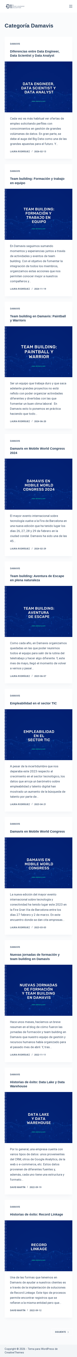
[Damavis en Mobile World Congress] (38, 862)
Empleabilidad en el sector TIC (33, 703)
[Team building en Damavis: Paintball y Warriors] (38, 351)
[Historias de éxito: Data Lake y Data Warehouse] (38, 1117)
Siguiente (60, 1332)
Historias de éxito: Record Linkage (36, 1214)
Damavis (15, 44)
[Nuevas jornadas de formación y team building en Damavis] (38, 990)
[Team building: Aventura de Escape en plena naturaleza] (38, 611)
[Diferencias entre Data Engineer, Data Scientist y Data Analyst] (38, 87)
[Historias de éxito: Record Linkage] (38, 1245)
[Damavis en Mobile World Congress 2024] (38, 484)
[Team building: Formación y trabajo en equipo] (38, 214)
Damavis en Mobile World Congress (37, 831)
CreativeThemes (14, 1352)
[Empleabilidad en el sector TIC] (38, 734)
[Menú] (70, 6)
